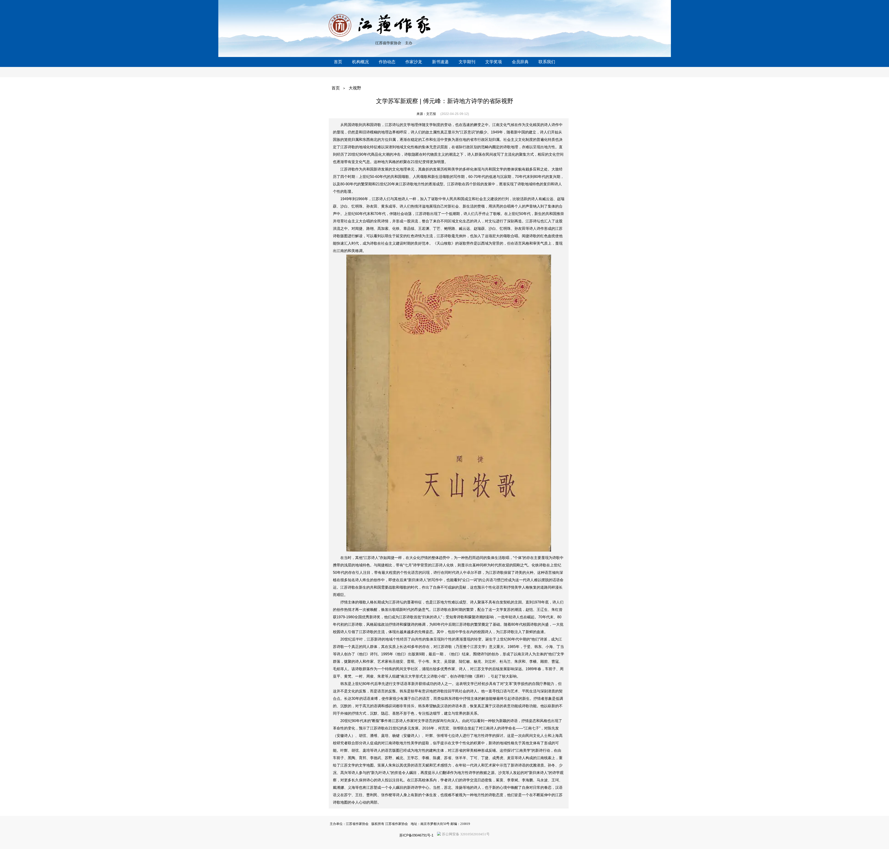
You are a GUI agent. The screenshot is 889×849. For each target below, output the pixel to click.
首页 (336, 88)
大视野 (355, 88)
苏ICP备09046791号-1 (416, 835)
